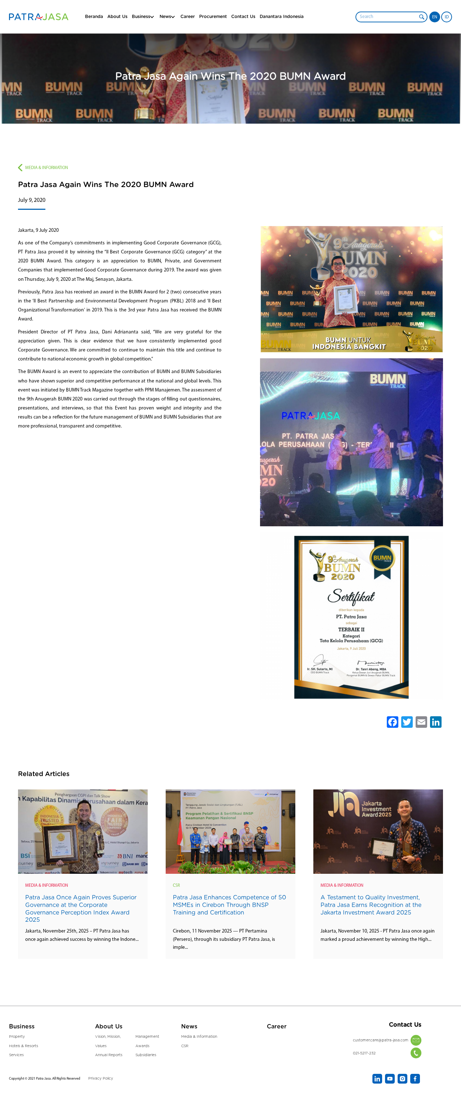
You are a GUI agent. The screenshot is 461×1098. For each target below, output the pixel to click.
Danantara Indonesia (282, 16)
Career (187, 16)
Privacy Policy (100, 1078)
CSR (176, 886)
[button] (421, 16)
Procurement (213, 16)
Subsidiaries (145, 1055)
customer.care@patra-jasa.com (380, 1040)
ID (447, 17)
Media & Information (46, 168)
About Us (117, 16)
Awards (142, 1046)
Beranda (94, 16)
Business (141, 16)
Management (147, 1037)
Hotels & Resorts (23, 1046)
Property (17, 1037)
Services (16, 1055)
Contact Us (243, 16)
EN (434, 17)
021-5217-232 (364, 1053)
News (189, 1027)
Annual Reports (108, 1055)
